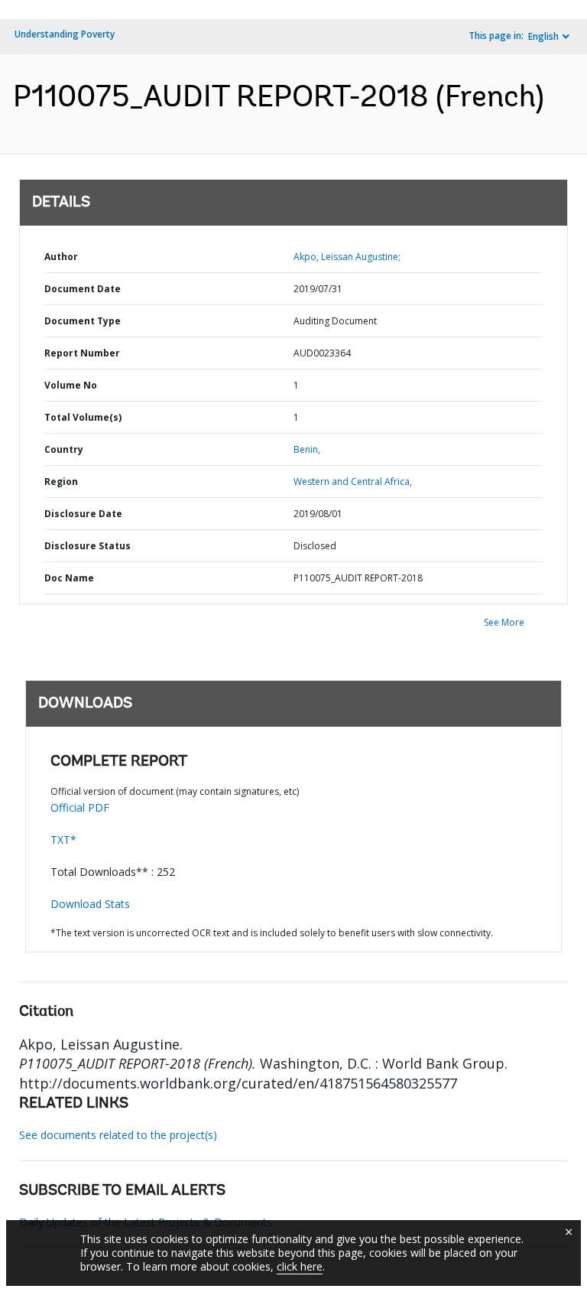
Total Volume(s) (83, 417)
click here (300, 1266)
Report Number (82, 353)
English (543, 36)
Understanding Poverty (65, 34)
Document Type (82, 320)
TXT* (63, 839)
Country (63, 449)
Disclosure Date (83, 513)
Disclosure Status (87, 545)
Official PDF (79, 807)
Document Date (82, 288)
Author (61, 256)
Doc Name (69, 577)
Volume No (70, 385)
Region (61, 481)
